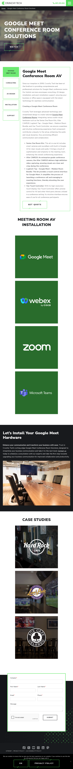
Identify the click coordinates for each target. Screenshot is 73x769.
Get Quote (34, 204)
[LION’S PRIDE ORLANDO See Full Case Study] (36, 592)
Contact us (62, 451)
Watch (14, 47)
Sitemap (9, 751)
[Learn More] (36, 257)
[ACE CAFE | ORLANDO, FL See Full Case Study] (36, 637)
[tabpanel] (45, 139)
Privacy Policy (18, 751)
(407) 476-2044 (60, 3)
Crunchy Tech (27, 3)
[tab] (11, 72)
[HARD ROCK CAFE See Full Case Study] (36, 547)
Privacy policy (44, 763)
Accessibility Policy (33, 751)
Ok (21, 763)
